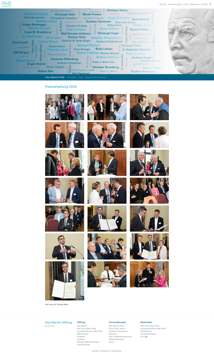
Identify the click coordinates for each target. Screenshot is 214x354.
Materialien (195, 4)
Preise (185, 4)
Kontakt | (96, 351)
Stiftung (162, 4)
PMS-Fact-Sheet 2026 (86, 328)
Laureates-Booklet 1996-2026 (89, 331)
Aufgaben (81, 336)
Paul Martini (82, 326)
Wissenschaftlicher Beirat (95, 77)
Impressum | (105, 351)
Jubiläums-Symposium (118, 331)
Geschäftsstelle (83, 345)
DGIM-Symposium (116, 339)
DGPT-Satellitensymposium (120, 336)
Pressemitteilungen (148, 334)
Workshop (113, 334)
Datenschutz (116, 351)
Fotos (143, 336)
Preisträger (71, 77)
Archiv (111, 342)
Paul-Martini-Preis (54, 77)
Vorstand (80, 339)
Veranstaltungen (175, 4)
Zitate (80, 77)
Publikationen (146, 331)
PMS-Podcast (82, 334)
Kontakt (204, 4)
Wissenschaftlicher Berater (88, 342)
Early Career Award (117, 328)
